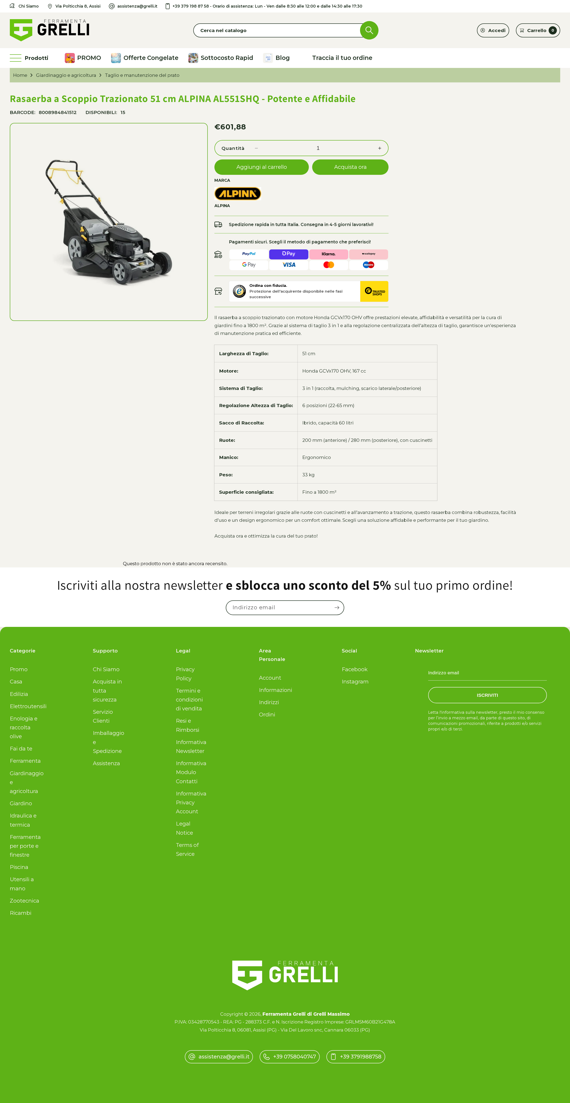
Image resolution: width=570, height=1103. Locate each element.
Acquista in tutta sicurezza (107, 690)
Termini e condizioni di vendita (189, 699)
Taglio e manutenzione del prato (142, 75)
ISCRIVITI (487, 695)
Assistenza (106, 763)
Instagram (355, 681)
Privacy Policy (185, 673)
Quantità (233, 148)
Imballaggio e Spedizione (108, 742)
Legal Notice (184, 828)
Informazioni (274, 690)
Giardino (21, 803)
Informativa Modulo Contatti (191, 772)
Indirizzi (269, 702)
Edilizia (19, 694)
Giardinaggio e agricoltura (66, 75)
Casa (16, 681)
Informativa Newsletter (191, 746)
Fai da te (21, 748)
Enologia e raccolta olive (23, 727)
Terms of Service (187, 849)
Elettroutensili (25, 706)
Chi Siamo (106, 669)
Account (270, 678)
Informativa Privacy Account (191, 802)
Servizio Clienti (103, 716)
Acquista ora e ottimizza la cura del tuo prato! (266, 536)
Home (20, 75)
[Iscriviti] (337, 608)
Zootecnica (24, 900)
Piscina (19, 867)
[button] (285, 30)
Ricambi (20, 913)
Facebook (355, 669)
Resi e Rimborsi (187, 725)
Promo (19, 669)
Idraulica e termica (23, 820)
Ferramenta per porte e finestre (25, 846)
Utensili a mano (22, 883)
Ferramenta (25, 761)
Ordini (267, 714)
